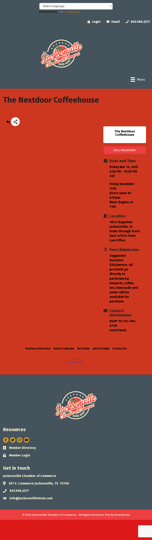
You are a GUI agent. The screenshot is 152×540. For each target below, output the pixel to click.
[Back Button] (8, 123)
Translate (72, 12)
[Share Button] (15, 121)
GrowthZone (122, 514)
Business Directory (38, 348)
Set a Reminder (124, 150)
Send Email (117, 330)
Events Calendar (63, 348)
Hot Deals (83, 348)
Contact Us (119, 348)
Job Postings (101, 348)
